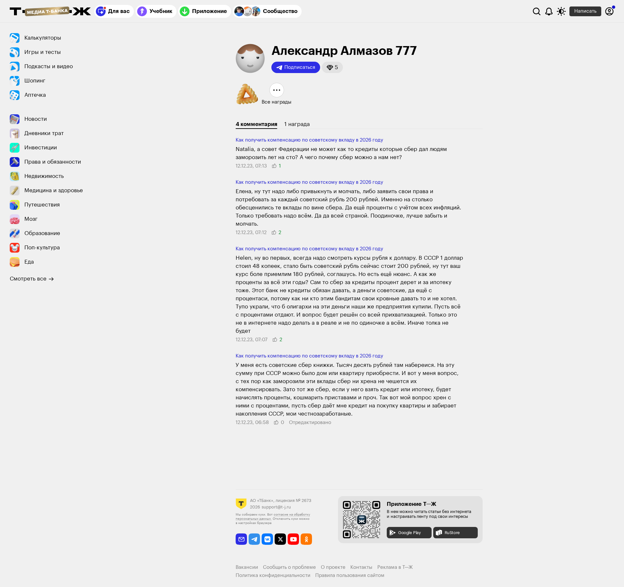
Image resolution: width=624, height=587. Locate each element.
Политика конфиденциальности (273, 575)
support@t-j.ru (276, 507)
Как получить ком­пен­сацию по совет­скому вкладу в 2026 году (309, 140)
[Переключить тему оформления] (561, 11)
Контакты (361, 567)
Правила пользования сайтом (349, 575)
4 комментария (256, 124)
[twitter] (280, 539)
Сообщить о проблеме (289, 567)
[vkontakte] (267, 539)
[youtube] (293, 539)
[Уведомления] (549, 11)
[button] (332, 67)
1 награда (297, 124)
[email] (241, 539)
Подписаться (299, 67)
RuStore (452, 533)
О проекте (333, 567)
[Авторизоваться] (609, 11)
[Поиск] (536, 11)
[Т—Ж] (50, 12)
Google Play (409, 533)
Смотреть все (28, 278)
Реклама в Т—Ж (395, 567)
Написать (585, 11)
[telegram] (254, 539)
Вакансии (247, 567)
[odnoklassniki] (306, 539)
